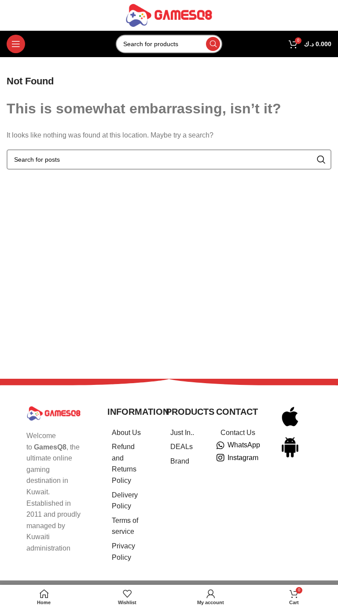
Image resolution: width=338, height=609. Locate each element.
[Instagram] (220, 457)
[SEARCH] (213, 44)
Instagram (243, 457)
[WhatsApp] (220, 445)
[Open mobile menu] (15, 44)
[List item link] (125, 433)
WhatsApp (244, 445)
